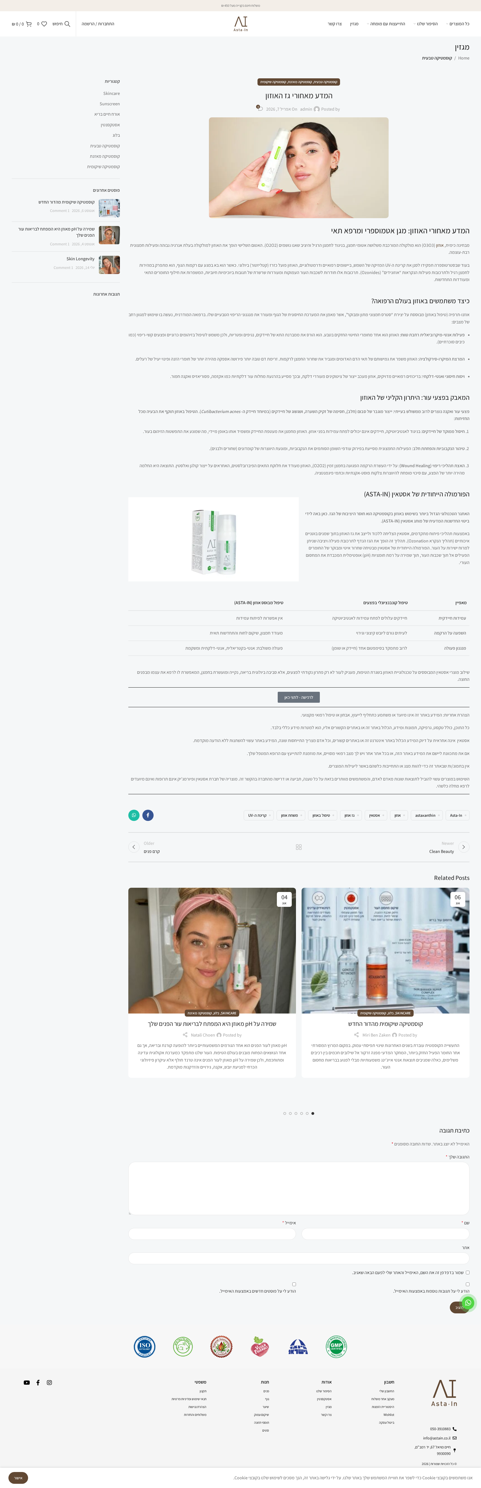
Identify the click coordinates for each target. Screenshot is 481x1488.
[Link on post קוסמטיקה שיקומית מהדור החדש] (385, 951)
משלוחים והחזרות (195, 1414)
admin (306, 109)
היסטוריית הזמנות (383, 1407)
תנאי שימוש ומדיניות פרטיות (189, 1399)
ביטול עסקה (386, 1422)
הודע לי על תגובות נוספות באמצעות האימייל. (431, 1291)
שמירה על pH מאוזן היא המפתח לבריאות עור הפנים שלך (212, 1024)
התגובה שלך (457, 1157)
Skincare (403, 1013)
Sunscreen (110, 104)
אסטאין (374, 815)
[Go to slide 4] (296, 1113)
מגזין (329, 1407)
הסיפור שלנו (324, 1391)
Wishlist (389, 1414)
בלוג (391, 1013)
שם (465, 1223)
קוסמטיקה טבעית (437, 58)
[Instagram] (49, 1383)
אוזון (440, 245)
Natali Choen (203, 1035)
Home (463, 58)
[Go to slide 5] (290, 1113)
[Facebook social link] (148, 815)
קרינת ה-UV (257, 815)
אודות (327, 1382)
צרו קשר (326, 1414)
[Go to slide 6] (284, 1113)
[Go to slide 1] (312, 1113)
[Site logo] (241, 23)
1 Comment (60, 210)
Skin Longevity (81, 259)
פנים (266, 1391)
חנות (265, 1382)
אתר (465, 1247)
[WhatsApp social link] (134, 815)
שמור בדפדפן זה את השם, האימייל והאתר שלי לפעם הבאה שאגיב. (408, 1272)
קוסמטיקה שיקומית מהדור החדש (385, 1024)
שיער (266, 1407)
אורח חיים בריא (107, 114)
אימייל (289, 1223)
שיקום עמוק (261, 1414)
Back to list (298, 847)
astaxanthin (425, 815)
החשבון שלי (386, 1391)
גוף (267, 1399)
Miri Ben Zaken (377, 1035)
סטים (265, 1430)
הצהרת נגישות (197, 1407)
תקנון (203, 1391)
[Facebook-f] (38, 1383)
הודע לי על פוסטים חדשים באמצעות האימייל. (257, 1291)
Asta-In (456, 815)
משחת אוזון (289, 815)
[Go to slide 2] (307, 1113)
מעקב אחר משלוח (382, 1399)
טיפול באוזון (321, 815)
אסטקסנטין (110, 125)
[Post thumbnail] (109, 208)
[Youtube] (27, 1383)
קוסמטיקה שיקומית (273, 81)
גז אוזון (350, 815)
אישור (18, 1477)
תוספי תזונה (261, 1422)
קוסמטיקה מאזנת (300, 81)
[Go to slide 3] (301, 1113)
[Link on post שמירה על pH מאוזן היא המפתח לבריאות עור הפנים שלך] (212, 951)
